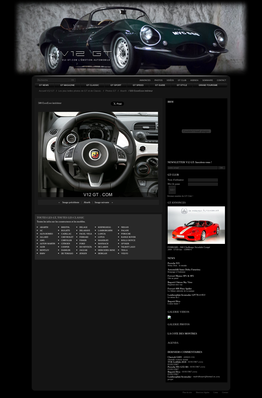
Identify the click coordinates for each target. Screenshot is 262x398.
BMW (42, 253)
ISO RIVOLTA (85, 247)
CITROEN (65, 243)
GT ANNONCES (177, 202)
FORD (82, 243)
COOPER (65, 247)
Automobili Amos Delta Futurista (184, 269)
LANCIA (102, 234)
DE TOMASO (67, 253)
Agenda (194, 80)
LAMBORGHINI (105, 230)
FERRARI (83, 237)
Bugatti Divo (174, 301)
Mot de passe (174, 184)
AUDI (42, 247)
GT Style (182, 85)
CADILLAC (66, 234)
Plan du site (187, 392)
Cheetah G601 (175, 357)
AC (41, 230)
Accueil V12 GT (46, 91)
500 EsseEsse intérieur (49, 103)
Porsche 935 (174, 263)
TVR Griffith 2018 (177, 362)
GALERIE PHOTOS (179, 324)
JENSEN (83, 253)
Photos (159, 80)
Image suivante (102, 202)
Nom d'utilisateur (176, 180)
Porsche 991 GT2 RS (178, 367)
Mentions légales (202, 392)
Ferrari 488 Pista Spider (180, 288)
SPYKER (125, 243)
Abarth (123, 91)
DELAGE (83, 227)
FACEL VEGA (85, 234)
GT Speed (138, 85)
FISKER (83, 240)
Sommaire (207, 80)
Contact (221, 80)
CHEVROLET (67, 237)
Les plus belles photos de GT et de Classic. (80, 91)
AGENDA (173, 342)
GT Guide (160, 85)
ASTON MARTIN (47, 243)
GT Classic (92, 85)
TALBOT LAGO (128, 247)
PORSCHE (126, 234)
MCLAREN (103, 247)
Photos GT (110, 91)
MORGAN (102, 253)
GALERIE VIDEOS (178, 311)
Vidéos (170, 80)
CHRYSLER (66, 240)
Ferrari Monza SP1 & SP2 (181, 276)
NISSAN (125, 227)
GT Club (182, 80)
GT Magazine (67, 85)
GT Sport (116, 85)
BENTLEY (44, 250)
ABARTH (44, 227)
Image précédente (70, 202)
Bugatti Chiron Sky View (180, 282)
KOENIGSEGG (104, 227)
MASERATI (103, 240)
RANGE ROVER (128, 237)
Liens (215, 392)
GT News (44, 85)
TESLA (124, 250)
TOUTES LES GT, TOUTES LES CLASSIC (60, 217)
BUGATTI (65, 230)
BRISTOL (65, 227)
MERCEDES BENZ (106, 250)
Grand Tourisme (208, 85)
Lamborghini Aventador (179, 376)
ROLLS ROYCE (128, 240)
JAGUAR (83, 250)
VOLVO (124, 253)
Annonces (145, 80)
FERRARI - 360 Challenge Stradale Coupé (189, 247)
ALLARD (44, 237)
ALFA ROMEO (46, 234)
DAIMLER (65, 250)
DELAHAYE (84, 230)
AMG (42, 240)
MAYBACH (103, 243)
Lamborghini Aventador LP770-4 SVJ (186, 295)
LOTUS (101, 237)
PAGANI (125, 230)
